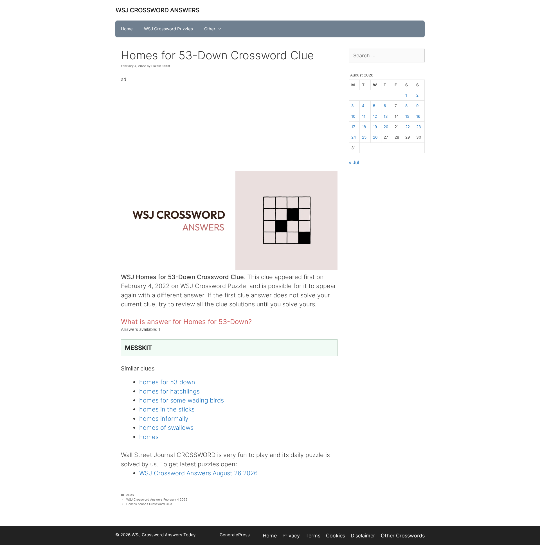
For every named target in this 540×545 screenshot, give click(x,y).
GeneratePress (235, 534)
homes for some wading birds (181, 400)
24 (353, 137)
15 (407, 116)
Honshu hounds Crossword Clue (149, 504)
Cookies (335, 536)
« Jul (354, 162)
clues (130, 495)
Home (127, 28)
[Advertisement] (229, 122)
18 (364, 127)
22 (407, 127)
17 (353, 127)
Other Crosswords (403, 536)
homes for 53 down (167, 382)
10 (353, 116)
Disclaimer (363, 536)
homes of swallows (166, 427)
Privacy (291, 536)
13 (386, 116)
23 (418, 127)
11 (363, 116)
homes (149, 436)
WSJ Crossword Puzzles (168, 28)
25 (364, 137)
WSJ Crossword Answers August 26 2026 (198, 473)
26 (375, 137)
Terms (312, 536)
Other (209, 28)
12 (375, 116)
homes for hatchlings (169, 391)
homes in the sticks (167, 409)
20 (386, 127)
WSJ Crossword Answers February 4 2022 (157, 499)
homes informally (163, 418)
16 (418, 116)
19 (375, 127)
